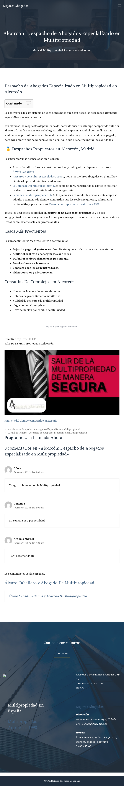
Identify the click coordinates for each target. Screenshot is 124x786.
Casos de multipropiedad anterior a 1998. (74, 204)
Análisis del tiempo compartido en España (31, 420)
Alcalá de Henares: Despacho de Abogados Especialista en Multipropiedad (47, 433)
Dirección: (83, 714)
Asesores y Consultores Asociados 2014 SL (38, 176)
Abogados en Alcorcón (77, 50)
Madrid (37, 50)
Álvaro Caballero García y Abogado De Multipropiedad (47, 596)
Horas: (80, 732)
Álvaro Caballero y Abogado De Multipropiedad (49, 583)
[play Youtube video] (62, 382)
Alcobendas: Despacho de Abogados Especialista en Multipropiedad (44, 429)
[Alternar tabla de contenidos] (26, 103)
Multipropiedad (53, 50)
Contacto (62, 653)
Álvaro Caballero (23, 172)
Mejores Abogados (15, 6)
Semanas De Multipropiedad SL (32, 195)
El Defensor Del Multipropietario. (34, 186)
